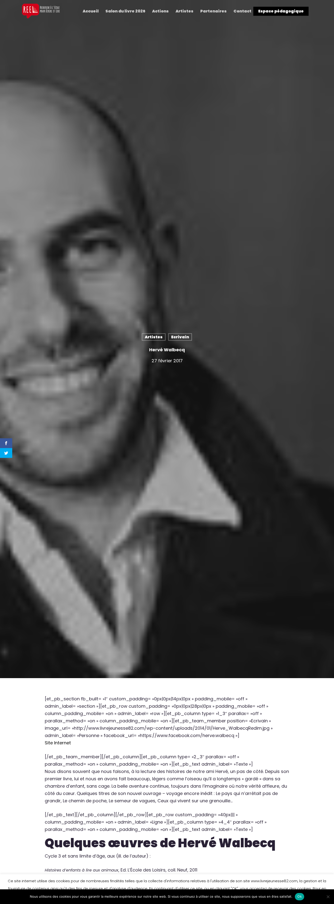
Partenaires (213, 11)
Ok (299, 896)
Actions (160, 11)
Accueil (91, 11)
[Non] (327, 896)
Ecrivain (180, 337)
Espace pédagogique (281, 11)
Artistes (184, 11)
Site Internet (58, 743)
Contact (242, 11)
